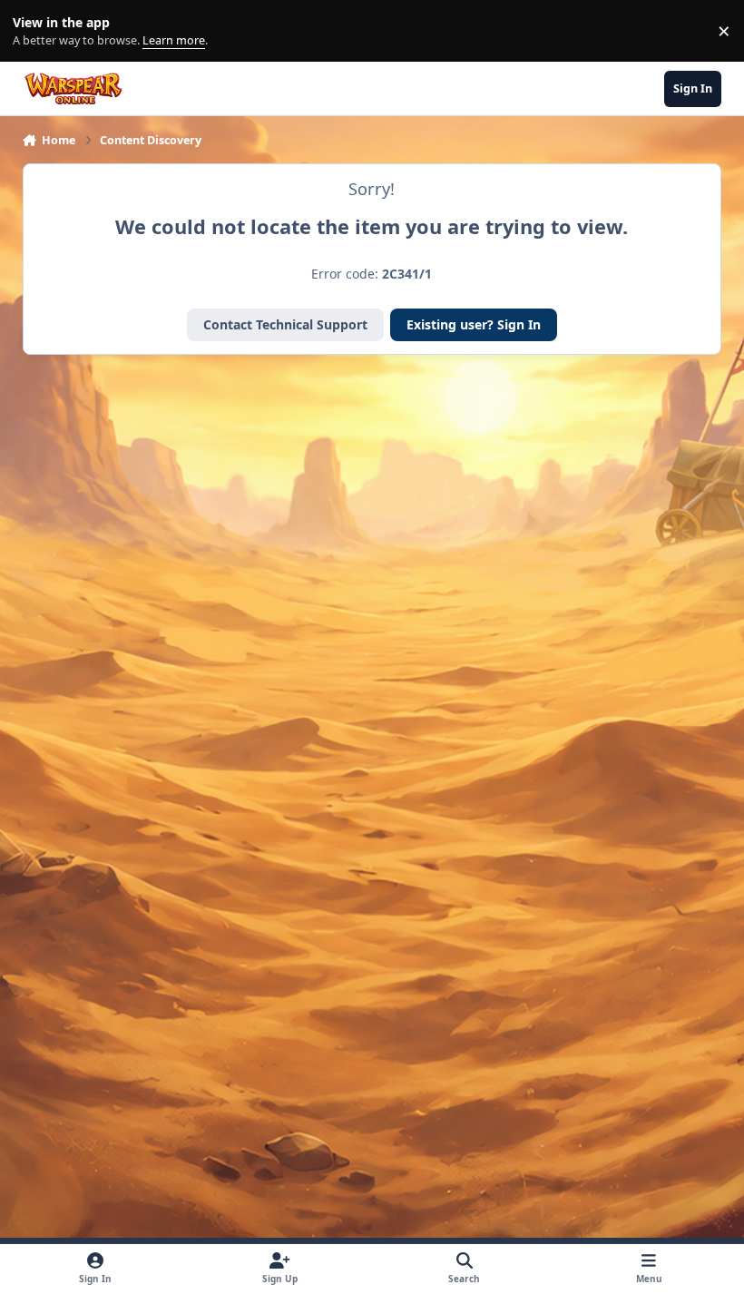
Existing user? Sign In (473, 324)
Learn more (35, 31)
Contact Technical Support (285, 324)
